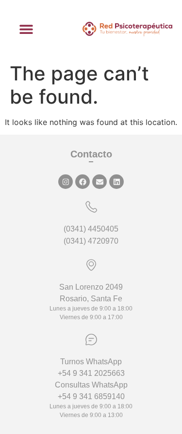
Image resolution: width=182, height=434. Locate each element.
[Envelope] (99, 181)
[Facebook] (82, 181)
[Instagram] (65, 181)
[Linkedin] (116, 181)
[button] (26, 29)
